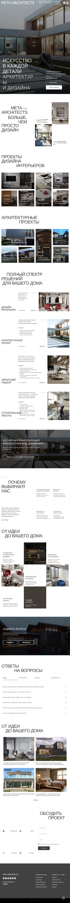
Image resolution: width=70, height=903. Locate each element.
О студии (45, 1)
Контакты (58, 4)
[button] (53, 892)
